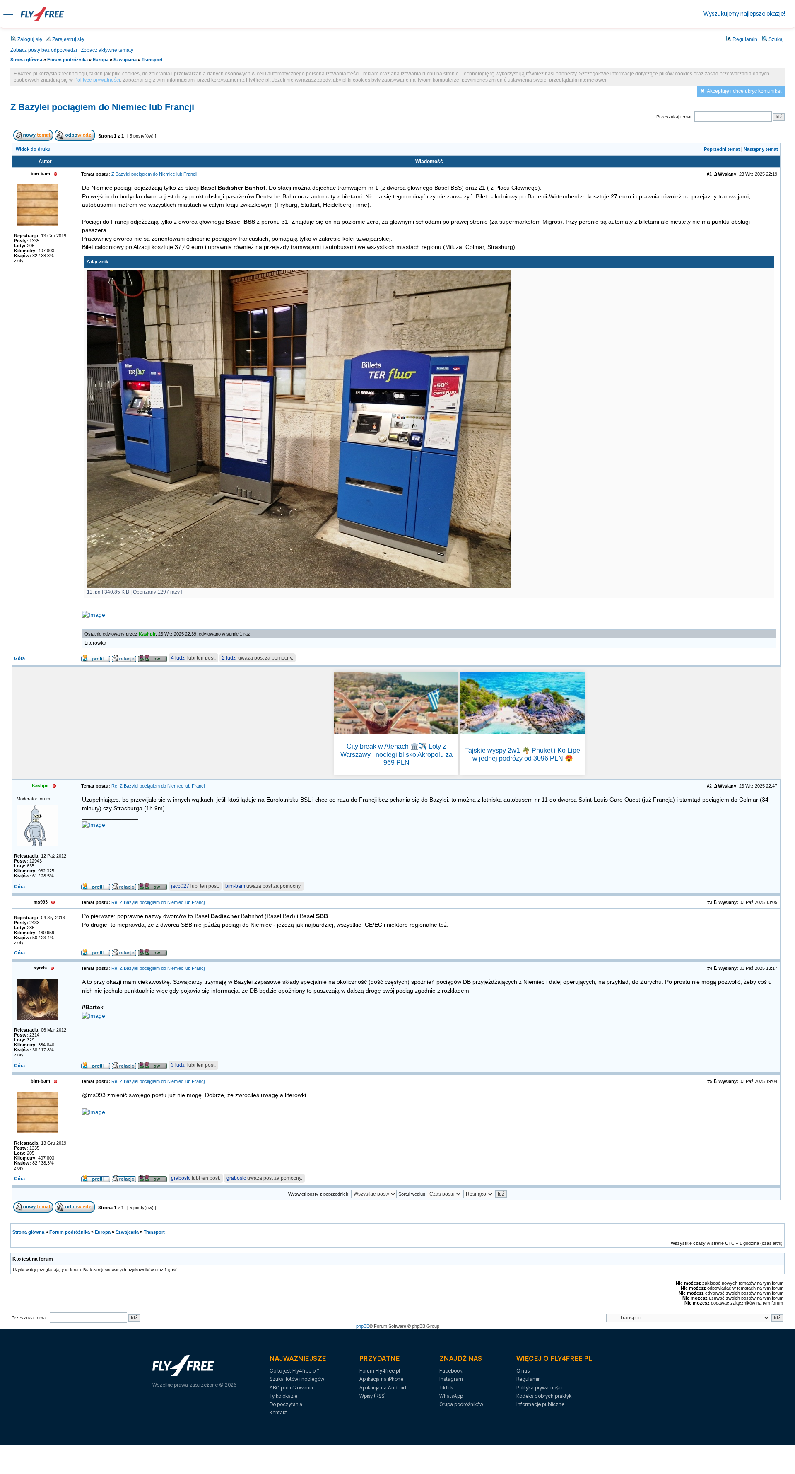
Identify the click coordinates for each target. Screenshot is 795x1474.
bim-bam (235, 886)
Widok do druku (33, 149)
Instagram (451, 1379)
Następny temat (761, 149)
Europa (100, 59)
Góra (19, 658)
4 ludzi (178, 658)
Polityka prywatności (539, 1388)
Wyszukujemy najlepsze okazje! (744, 13)
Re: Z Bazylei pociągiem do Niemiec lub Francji (158, 785)
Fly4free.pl (42, 14)
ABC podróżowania (291, 1388)
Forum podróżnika (67, 59)
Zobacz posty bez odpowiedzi (43, 50)
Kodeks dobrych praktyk (543, 1396)
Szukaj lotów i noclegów (297, 1379)
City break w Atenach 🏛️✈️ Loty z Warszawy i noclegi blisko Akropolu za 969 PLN (396, 754)
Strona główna (26, 59)
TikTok (446, 1388)
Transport (152, 59)
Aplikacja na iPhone (381, 1379)
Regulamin (744, 39)
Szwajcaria (125, 59)
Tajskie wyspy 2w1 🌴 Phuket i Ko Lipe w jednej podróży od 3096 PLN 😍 (522, 754)
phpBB (362, 1326)
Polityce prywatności (97, 80)
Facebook (450, 1371)
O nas (523, 1371)
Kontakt (278, 1412)
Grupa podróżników (461, 1404)
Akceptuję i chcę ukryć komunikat (744, 91)
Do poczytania (286, 1404)
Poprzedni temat (722, 149)
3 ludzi (178, 1065)
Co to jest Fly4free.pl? (294, 1371)
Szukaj (775, 39)
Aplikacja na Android (382, 1388)
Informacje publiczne (540, 1404)
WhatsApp (451, 1396)
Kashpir (147, 633)
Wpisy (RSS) (372, 1396)
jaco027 (180, 886)
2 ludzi (229, 658)
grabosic (180, 1178)
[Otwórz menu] (8, 14)
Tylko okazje (283, 1396)
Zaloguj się (29, 39)
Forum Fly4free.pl (379, 1371)
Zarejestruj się (67, 39)
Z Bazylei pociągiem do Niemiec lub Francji (102, 107)
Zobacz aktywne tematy (107, 50)
